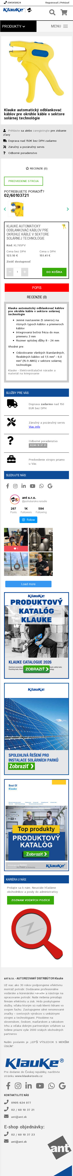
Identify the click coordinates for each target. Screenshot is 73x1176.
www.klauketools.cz (29, 1076)
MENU (56, 26)
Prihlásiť (64, 2)
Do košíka (54, 272)
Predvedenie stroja (24, 181)
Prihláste (14, 131)
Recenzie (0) (38, 169)
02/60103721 (16, 196)
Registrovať (51, 2)
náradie (40, 993)
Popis (36, 287)
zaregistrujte (41, 131)
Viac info (34, 427)
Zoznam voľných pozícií (30, 900)
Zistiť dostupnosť (18, 262)
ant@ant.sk (19, 1117)
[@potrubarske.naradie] (15, 499)
